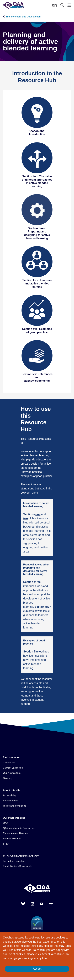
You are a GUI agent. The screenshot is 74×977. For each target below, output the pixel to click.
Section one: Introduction (37, 133)
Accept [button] (37, 968)
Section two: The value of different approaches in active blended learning (37, 181)
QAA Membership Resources (18, 828)
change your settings (20, 958)
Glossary (8, 778)
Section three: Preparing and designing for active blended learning (37, 233)
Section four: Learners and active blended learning (37, 283)
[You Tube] (41, 903)
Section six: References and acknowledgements (37, 377)
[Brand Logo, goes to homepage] (20, 5)
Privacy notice (10, 800)
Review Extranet (12, 838)
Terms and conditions (14, 805)
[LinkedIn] (32, 903)
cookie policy (36, 937)
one (37, 514)
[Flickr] (51, 903)
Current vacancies (13, 767)
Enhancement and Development (23, 16)
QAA (5, 823)
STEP (6, 843)
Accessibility (9, 795)
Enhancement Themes (15, 833)
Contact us (9, 762)
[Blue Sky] (23, 903)
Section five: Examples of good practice (37, 330)
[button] (54, 5)
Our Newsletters (11, 772)
